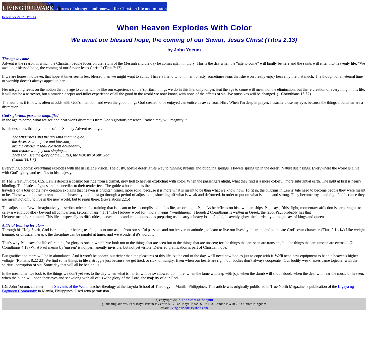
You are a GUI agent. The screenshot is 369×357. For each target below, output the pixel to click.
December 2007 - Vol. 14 (19, 17)
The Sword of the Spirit (197, 300)
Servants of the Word (71, 286)
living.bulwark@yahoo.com (189, 308)
